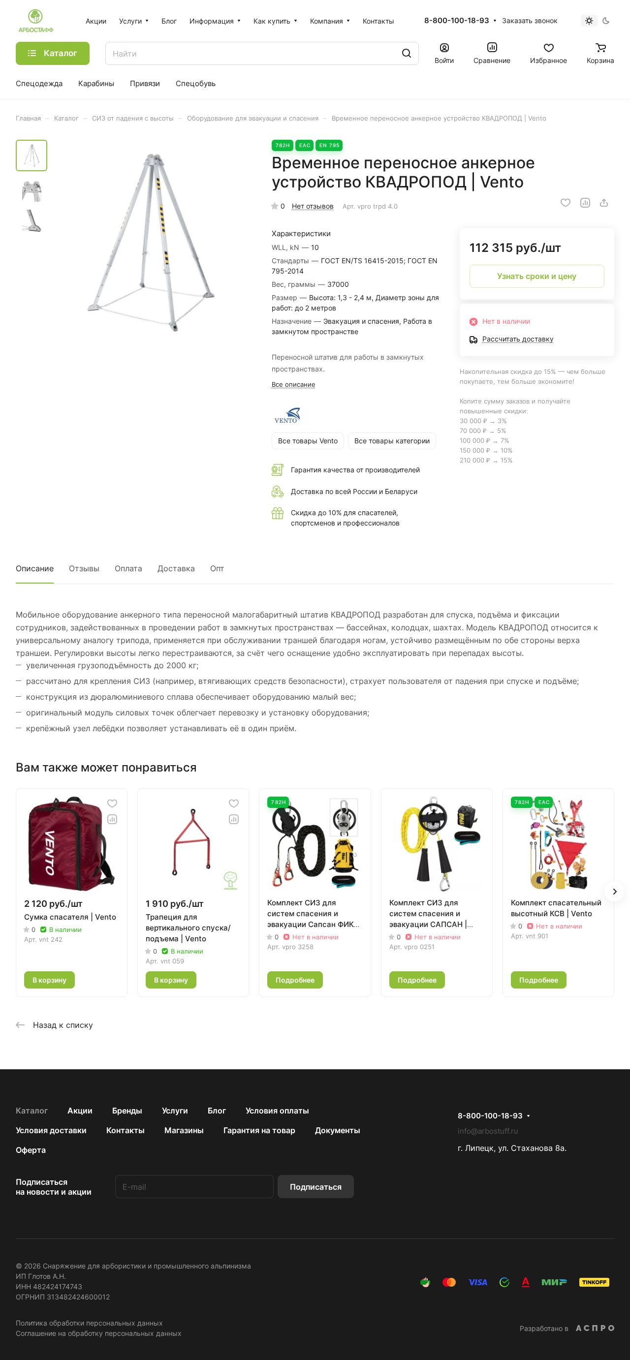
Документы (337, 1130)
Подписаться (316, 1187)
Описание (35, 568)
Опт (217, 568)
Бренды (127, 1110)
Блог (217, 1110)
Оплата (128, 568)
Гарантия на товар (259, 1130)
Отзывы (84, 568)
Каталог (32, 1110)
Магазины (184, 1130)
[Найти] (406, 53)
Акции (80, 1110)
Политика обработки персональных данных (89, 1323)
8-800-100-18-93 (456, 20)
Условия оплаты (277, 1110)
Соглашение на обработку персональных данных (99, 1333)
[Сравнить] (585, 203)
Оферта (31, 1150)
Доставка (176, 568)
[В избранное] (565, 203)
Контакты (125, 1130)
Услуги (175, 1110)
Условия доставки (51, 1130)
